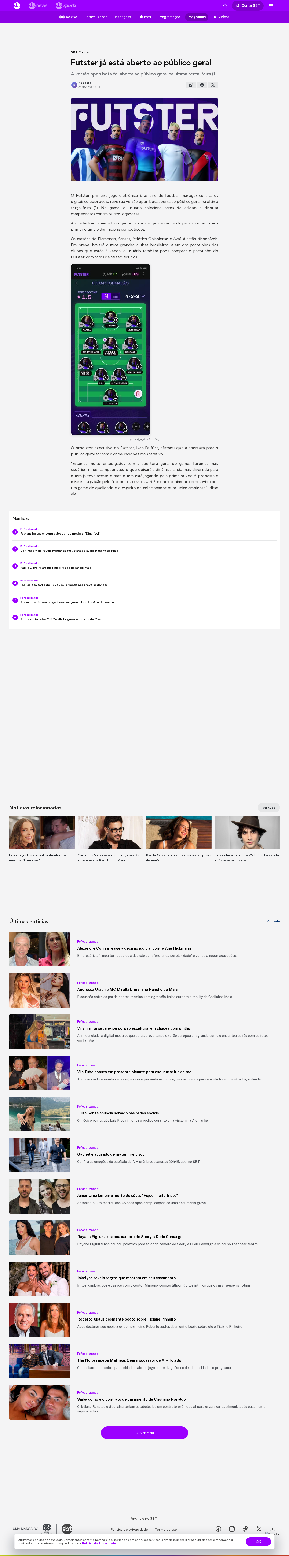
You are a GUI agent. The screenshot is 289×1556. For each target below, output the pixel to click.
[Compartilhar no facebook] (202, 85)
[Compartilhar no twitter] (213, 85)
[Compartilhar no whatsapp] (191, 85)
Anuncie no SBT (144, 1518)
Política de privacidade (129, 1529)
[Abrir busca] (225, 5)
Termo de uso (166, 1529)
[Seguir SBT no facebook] (218, 1529)
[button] (42, 845)
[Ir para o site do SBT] (67, 1529)
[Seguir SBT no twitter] (259, 1529)
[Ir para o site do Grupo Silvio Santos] (35, 1529)
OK (258, 1542)
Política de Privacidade (99, 1543)
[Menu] (270, 5)
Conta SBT (251, 5)
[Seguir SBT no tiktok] (245, 1529)
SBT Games (80, 52)
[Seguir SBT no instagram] (231, 1529)
